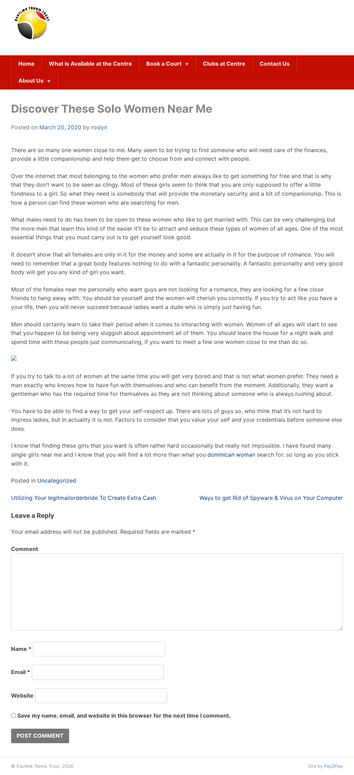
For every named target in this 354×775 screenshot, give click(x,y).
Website (22, 695)
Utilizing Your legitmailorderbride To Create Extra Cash (83, 497)
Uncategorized (56, 480)
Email (20, 672)
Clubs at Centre (224, 63)
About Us (31, 80)
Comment (24, 548)
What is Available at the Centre (90, 63)
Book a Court (163, 63)
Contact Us (275, 63)
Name (21, 648)
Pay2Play (333, 766)
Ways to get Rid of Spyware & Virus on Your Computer (271, 497)
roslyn (99, 127)
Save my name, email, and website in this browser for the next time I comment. (124, 715)
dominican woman (231, 454)
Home (26, 63)
